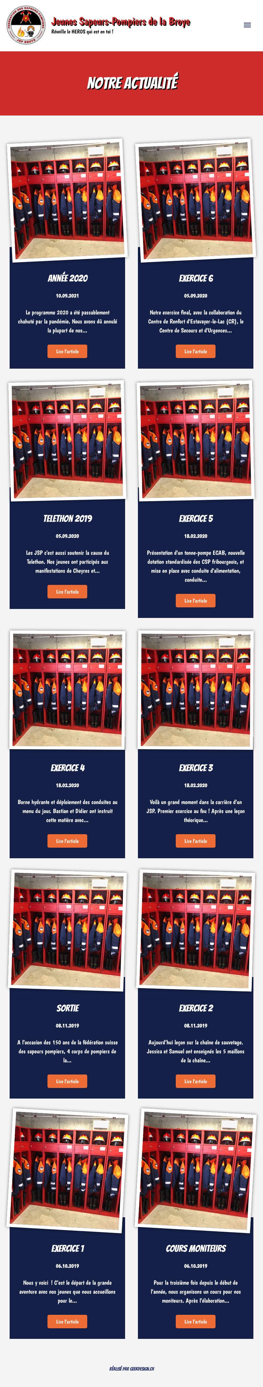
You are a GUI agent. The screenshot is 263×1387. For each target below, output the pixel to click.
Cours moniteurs (195, 1249)
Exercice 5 (196, 519)
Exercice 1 (67, 1249)
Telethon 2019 (67, 519)
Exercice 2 (196, 1008)
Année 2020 (67, 278)
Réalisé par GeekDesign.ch (131, 1369)
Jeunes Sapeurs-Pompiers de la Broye (120, 20)
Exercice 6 (196, 278)
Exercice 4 (67, 768)
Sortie (67, 1008)
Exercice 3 (196, 768)
